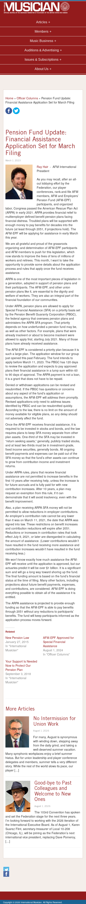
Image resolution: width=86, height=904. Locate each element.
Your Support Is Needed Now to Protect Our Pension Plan (21, 665)
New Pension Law (17, 638)
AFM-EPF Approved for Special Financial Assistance (58, 642)
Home (9, 98)
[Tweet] (16, 110)
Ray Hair (42, 167)
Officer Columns (27, 98)
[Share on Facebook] (8, 110)
